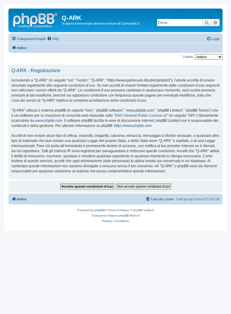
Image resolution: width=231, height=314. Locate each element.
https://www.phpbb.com (133, 126)
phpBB (99, 210)
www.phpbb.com (48, 121)
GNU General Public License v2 (141, 115)
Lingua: (188, 56)
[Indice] (36, 19)
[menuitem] (53, 38)
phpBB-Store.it (129, 215)
